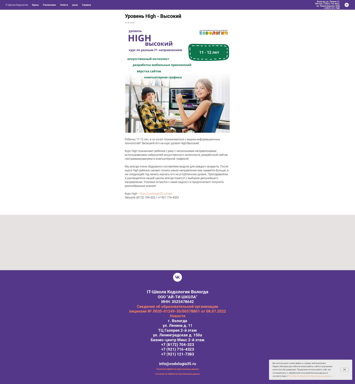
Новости (177, 316)
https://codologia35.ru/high (156, 193)
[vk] (347, 5)
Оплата (64, 5)
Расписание (49, 5)
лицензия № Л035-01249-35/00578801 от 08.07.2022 (177, 311)
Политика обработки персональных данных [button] (177, 369)
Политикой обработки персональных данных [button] (310, 376)
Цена (75, 5)
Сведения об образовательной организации (177, 306)
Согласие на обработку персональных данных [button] (177, 374)
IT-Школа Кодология (17, 5)
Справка (86, 5)
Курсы (35, 5)
